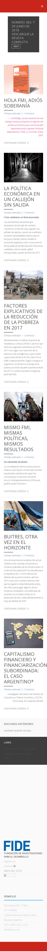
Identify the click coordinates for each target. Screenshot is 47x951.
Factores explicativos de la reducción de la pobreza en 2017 (23, 316)
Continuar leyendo (15, 142)
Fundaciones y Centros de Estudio (20, 749)
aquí (16, 46)
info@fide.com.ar (12, 929)
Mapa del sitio (13, 870)
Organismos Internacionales (17, 753)
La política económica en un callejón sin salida (22, 196)
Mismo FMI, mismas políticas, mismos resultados (18, 438)
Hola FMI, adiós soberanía (23, 103)
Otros (6, 758)
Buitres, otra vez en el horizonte (20, 542)
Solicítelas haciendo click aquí (17, 730)
